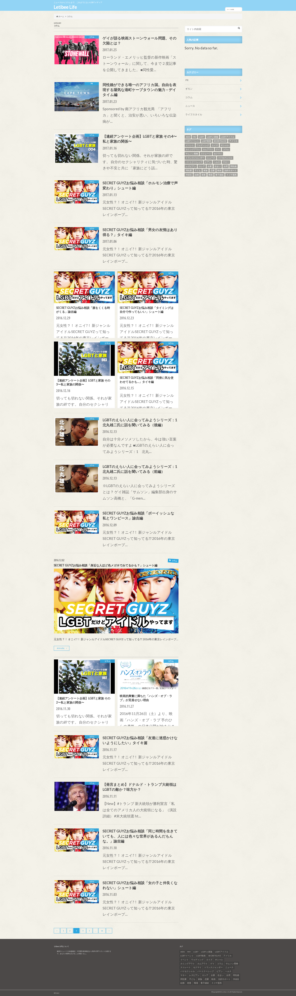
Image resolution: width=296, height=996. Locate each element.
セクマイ (218, 153)
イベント (190, 145)
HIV (194, 137)
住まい (218, 166)
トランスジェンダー (195, 157)
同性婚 (233, 166)
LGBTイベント (192, 141)
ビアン (208, 162)
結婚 (197, 174)
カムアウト (208, 149)
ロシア (202, 166)
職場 (210, 174)
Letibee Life (65, 7)
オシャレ (225, 145)
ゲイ (218, 149)
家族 (206, 170)
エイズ (215, 145)
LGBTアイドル (227, 137)
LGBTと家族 (212, 137)
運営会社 (56, 993)
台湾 (226, 166)
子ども (198, 170)
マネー (226, 162)
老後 (203, 174)
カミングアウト (193, 149)
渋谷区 (189, 174)
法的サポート (230, 170)
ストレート (206, 153)
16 (102, 931)
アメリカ (233, 141)
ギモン (189, 88)
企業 (210, 166)
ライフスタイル (193, 114)
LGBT (201, 137)
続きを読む (61, 648)
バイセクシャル (225, 157)
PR (186, 80)
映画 (219, 170)
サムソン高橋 (192, 153)
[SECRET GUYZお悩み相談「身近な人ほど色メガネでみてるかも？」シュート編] (116, 632)
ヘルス (217, 162)
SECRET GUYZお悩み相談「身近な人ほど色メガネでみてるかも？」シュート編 (105, 565)
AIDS (188, 137)
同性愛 (189, 170)
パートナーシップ (194, 162)
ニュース (190, 105)
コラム (189, 97)
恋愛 (213, 170)
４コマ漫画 (231, 174)
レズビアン (191, 166)
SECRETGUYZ (220, 141)
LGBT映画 (206, 141)
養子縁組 (219, 174)
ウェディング (203, 145)
